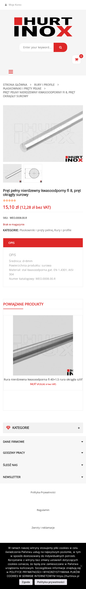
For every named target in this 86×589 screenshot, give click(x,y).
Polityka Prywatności (43, 492)
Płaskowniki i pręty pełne (22, 88)
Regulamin (43, 510)
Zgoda (26, 582)
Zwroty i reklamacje (43, 527)
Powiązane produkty (23, 304)
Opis (11, 243)
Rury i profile (44, 84)
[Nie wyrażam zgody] (81, 566)
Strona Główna (15, 84)
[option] (43, 133)
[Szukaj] (60, 47)
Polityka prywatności (50, 582)
